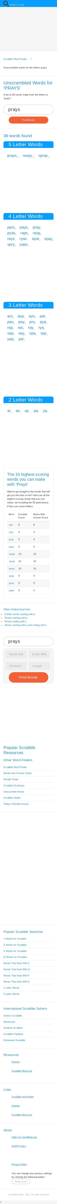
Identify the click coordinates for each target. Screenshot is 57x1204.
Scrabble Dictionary (14, 785)
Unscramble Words (13, 791)
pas (10, 322)
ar (9, 410)
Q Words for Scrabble (15, 957)
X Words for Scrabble (15, 951)
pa (36, 410)
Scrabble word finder (23, 1097)
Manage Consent (21, 1181)
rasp (36, 233)
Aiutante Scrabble (12, 1028)
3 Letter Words (11, 994)
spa (32, 333)
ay (27, 410)
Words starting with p (16, 618)
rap (10, 327)
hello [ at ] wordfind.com (24, 1137)
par (42, 316)
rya (41, 327)
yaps (23, 244)
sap (10, 333)
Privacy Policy (19, 1164)
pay (21, 322)
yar (21, 339)
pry (32, 322)
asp (21, 316)
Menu (53, 3)
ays (32, 316)
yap (10, 339)
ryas (23, 238)
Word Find (17, 5)
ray (30, 327)
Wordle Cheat (10, 779)
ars (10, 316)
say (21, 333)
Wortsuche (9, 1022)
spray (43, 155)
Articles (16, 1062)
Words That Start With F (16, 975)
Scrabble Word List (22, 1071)
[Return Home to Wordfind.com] (6, 6)
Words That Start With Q (16, 969)
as (18, 410)
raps (24, 233)
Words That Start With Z (16, 963)
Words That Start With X (16, 981)
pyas (11, 233)
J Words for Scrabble (14, 938)
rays (11, 238)
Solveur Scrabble (12, 1015)
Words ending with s (15, 621)
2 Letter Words (11, 988)
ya (45, 410)
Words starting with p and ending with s (26, 625)
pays (24, 227)
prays (12, 155)
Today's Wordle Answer (16, 804)
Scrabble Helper (12, 797)
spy (44, 333)
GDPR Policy (19, 1146)
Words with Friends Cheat (17, 773)
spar (35, 238)
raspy (27, 155)
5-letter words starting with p (20, 614)
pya (43, 322)
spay (48, 238)
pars (11, 227)
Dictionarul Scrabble (14, 1040)
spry (11, 244)
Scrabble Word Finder (15, 767)
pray (36, 227)
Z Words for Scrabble (14, 945)
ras (20, 327)
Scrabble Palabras (13, 1034)
